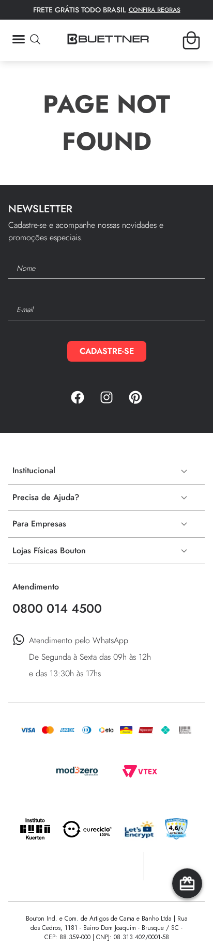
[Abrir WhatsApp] (187, 922)
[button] (25, 40)
